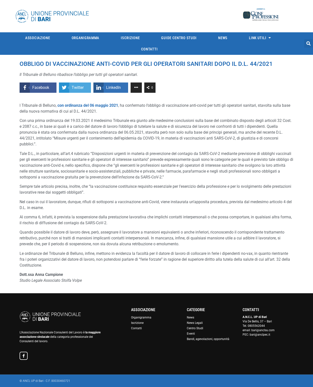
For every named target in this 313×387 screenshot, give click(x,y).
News (222, 38)
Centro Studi (195, 328)
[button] (308, 43)
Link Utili (257, 38)
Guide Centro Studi (179, 38)
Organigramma (85, 38)
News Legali (195, 323)
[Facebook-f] (24, 356)
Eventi (191, 333)
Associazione (37, 38)
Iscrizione (130, 38)
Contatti (149, 49)
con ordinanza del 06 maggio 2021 (87, 105)
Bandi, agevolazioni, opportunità (208, 339)
